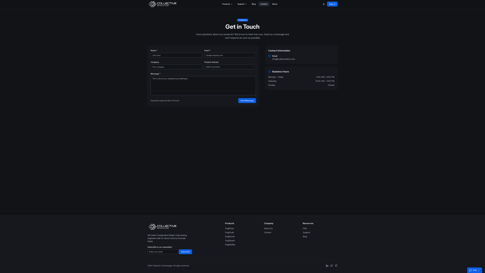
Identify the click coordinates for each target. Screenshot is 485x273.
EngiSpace (230, 240)
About (274, 4)
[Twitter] (331, 265)
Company (155, 62)
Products (226, 4)
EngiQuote (230, 236)
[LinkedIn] (327, 265)
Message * (155, 74)
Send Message (247, 100)
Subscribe (185, 252)
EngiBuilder (230, 244)
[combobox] (230, 67)
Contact (263, 4)
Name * (154, 50)
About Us (268, 228)
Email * (207, 50)
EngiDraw (229, 228)
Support (240, 4)
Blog (254, 4)
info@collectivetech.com (283, 59)
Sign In (332, 4)
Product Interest (211, 62)
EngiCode (229, 232)
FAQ (305, 228)
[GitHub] (336, 265)
